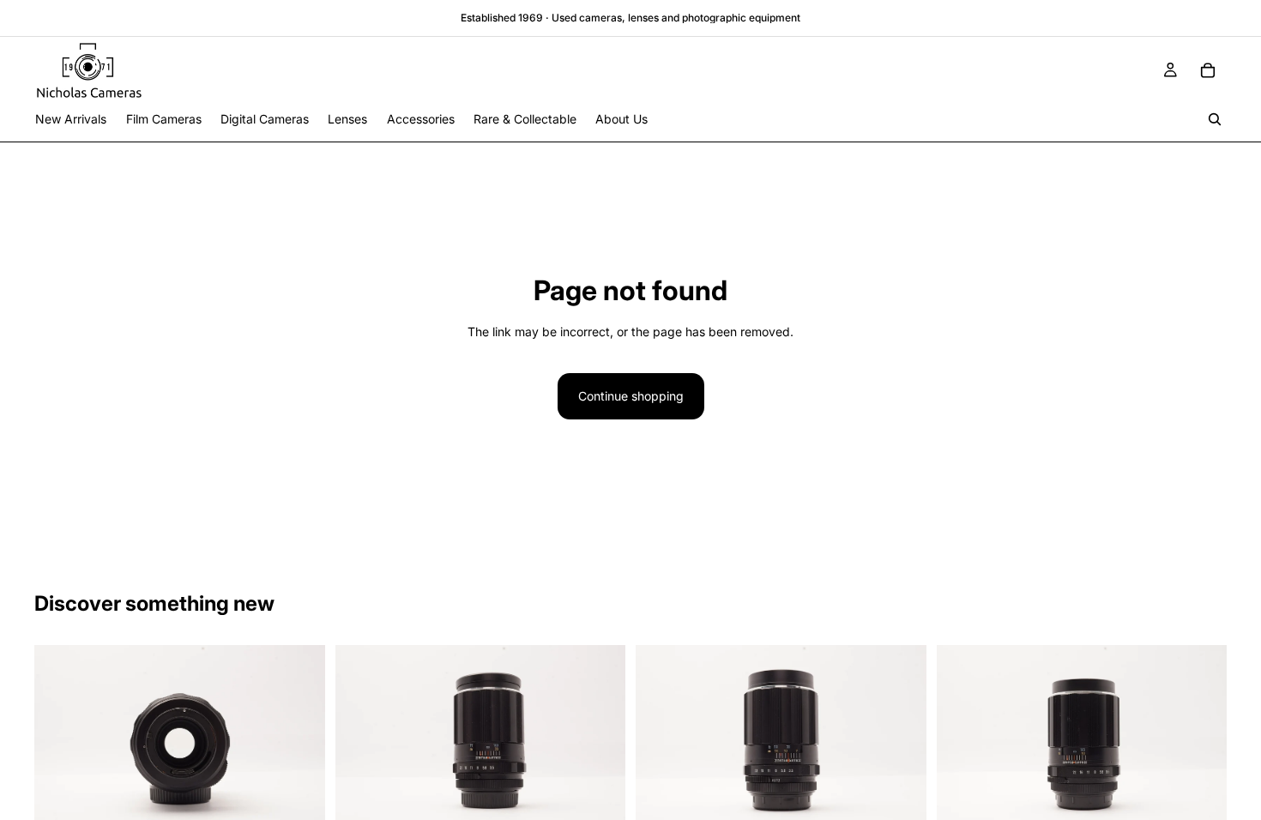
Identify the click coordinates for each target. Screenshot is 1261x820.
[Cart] (1208, 70)
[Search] (1215, 119)
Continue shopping (631, 396)
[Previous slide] (60, 742)
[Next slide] (299, 742)
